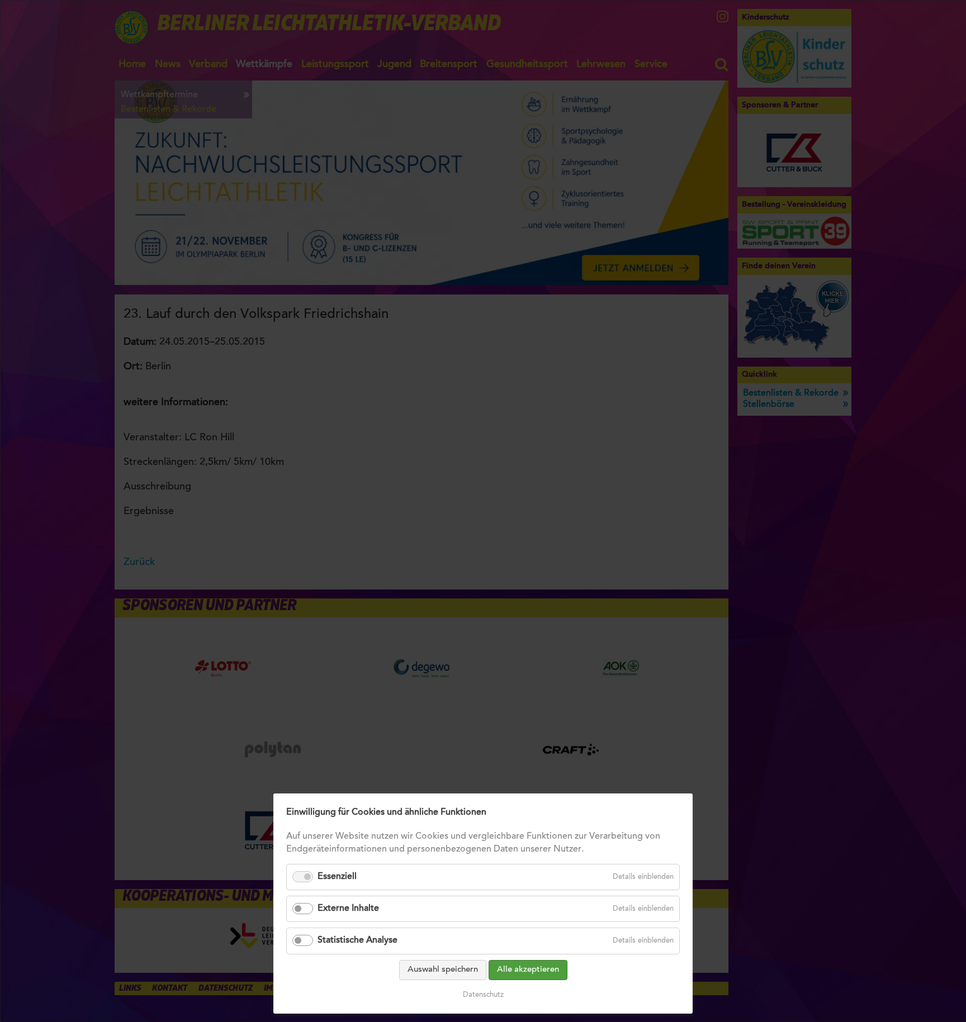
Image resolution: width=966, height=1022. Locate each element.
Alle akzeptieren (528, 970)
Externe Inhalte (348, 908)
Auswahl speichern (443, 970)
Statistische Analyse (357, 940)
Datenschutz (483, 995)
